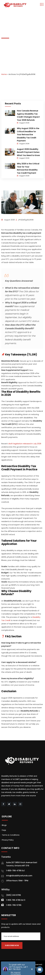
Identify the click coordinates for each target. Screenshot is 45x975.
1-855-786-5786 (13, 905)
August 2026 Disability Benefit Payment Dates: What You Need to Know (28, 152)
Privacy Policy (8, 840)
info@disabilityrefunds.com (19, 875)
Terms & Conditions (10, 835)
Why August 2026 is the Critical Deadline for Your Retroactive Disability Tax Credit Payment (28, 134)
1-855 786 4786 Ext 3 (15, 900)
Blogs (4, 825)
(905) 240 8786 (13, 895)
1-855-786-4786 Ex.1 (15, 870)
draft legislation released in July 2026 (24, 443)
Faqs (4, 830)
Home (4, 74)
